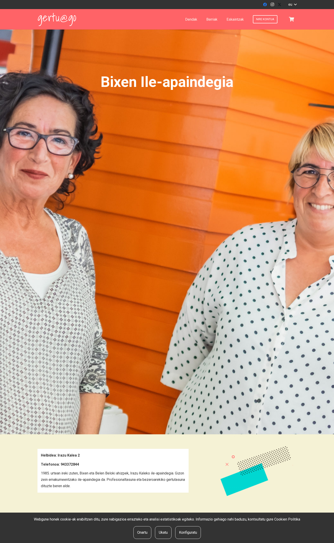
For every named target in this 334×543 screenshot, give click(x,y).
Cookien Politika (287, 519)
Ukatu (163, 532)
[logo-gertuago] (56, 19)
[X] (279, 4)
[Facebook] (265, 4)
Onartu (142, 532)
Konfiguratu (188, 532)
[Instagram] (272, 4)
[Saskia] (292, 19)
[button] (292, 4)
